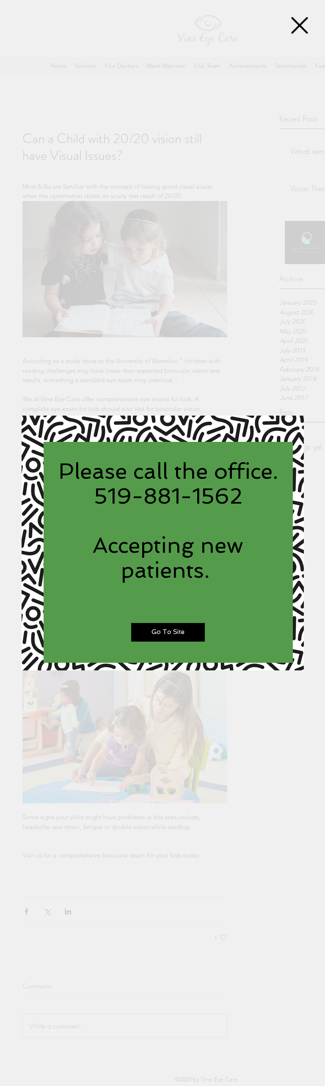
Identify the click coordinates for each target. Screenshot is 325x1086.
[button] (299, 25)
